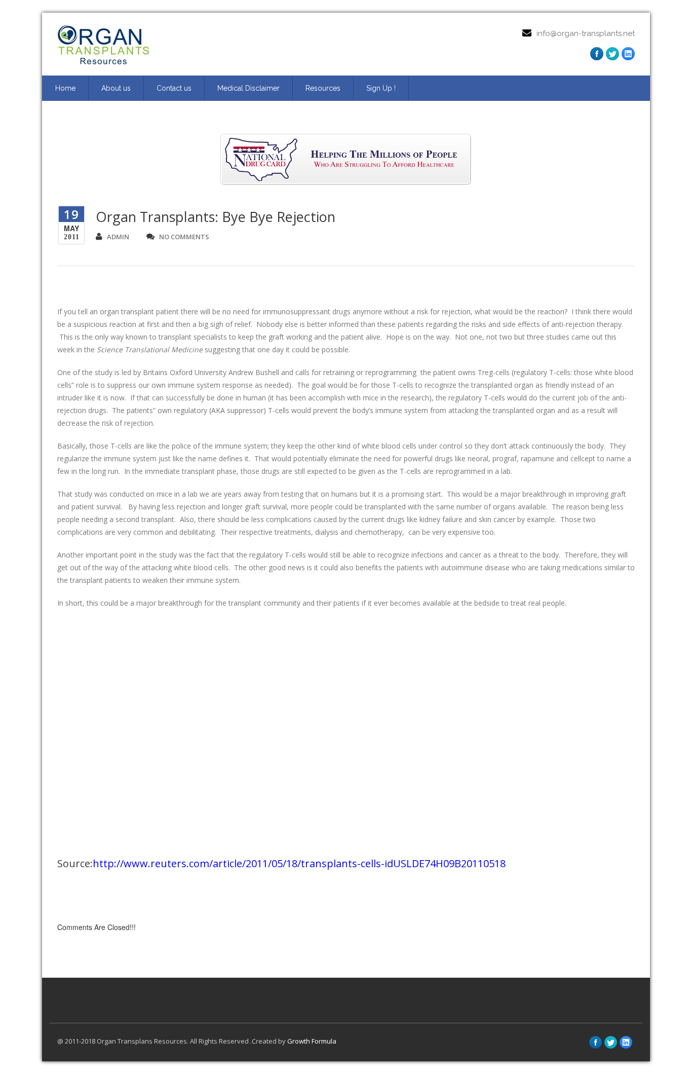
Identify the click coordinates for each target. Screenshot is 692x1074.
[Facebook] (596, 53)
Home (65, 88)
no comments (184, 236)
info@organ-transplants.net (585, 33)
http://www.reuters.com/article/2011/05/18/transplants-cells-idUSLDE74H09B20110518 (299, 863)
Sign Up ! (381, 88)
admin (118, 236)
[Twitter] (612, 53)
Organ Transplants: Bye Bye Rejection (215, 216)
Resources (322, 88)
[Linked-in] (626, 1042)
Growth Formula (311, 1041)
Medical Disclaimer (248, 88)
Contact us (174, 88)
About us (116, 88)
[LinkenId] (628, 53)
